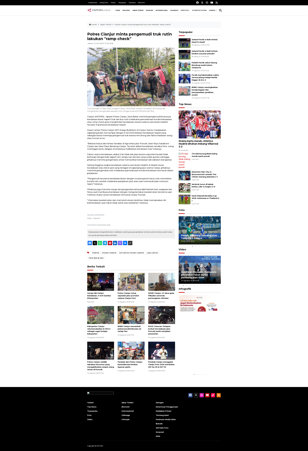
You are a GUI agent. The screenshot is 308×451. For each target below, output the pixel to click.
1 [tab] (192, 246)
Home (118, 10)
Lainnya (212, 10)
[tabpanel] (200, 230)
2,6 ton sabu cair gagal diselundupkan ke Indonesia (198, 365)
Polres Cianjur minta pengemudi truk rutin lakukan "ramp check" (143, 24)
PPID (158, 436)
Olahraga (174, 10)
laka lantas (152, 253)
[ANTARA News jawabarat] (99, 10)
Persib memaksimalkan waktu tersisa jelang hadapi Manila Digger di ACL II (205, 77)
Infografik (185, 288)
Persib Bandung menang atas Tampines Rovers (199, 237)
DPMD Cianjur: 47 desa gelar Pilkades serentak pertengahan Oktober (161, 295)
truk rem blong (96, 258)
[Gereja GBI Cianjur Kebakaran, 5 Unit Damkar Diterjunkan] (100, 282)
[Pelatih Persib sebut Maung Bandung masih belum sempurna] (184, 66)
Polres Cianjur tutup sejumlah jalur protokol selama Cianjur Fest (128, 295)
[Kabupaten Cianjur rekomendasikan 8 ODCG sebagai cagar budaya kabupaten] (100, 315)
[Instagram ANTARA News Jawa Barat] (207, 2)
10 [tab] (216, 285)
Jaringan (160, 403)
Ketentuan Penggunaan (167, 407)
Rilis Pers (141, 2)
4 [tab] (203, 246)
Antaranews (92, 2)
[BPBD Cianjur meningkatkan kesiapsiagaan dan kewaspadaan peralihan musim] (184, 91)
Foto (182, 210)
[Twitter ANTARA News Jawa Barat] (202, 2)
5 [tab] (207, 246)
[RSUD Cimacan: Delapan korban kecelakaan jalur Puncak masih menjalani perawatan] (161, 315)
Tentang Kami (162, 415)
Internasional (162, 10)
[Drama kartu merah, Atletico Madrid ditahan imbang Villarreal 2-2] (200, 124)
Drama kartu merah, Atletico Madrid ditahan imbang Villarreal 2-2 (198, 144)
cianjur (95, 253)
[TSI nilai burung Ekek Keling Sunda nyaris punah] (184, 160)
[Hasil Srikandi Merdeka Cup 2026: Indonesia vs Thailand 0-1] (184, 199)
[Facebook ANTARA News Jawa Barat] (197, 2)
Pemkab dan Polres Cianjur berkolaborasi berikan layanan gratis (130, 364)
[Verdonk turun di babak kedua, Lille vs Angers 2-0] (184, 188)
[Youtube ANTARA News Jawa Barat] (211, 2)
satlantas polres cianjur (131, 253)
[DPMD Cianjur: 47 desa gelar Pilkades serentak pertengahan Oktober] (161, 282)
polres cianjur (109, 253)
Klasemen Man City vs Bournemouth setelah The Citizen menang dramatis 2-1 (205, 174)
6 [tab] (201, 285)
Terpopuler (122, 2)
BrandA (159, 424)
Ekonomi (149, 10)
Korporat (160, 432)
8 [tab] (209, 285)
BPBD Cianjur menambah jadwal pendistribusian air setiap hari (129, 329)
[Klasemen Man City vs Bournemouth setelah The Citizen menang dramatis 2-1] (184, 175)
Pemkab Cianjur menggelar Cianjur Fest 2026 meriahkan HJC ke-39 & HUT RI (161, 364)
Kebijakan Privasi (163, 411)
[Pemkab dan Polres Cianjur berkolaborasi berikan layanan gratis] (131, 350)
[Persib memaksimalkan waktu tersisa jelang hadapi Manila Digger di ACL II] (184, 78)
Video (182, 249)
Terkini (113, 2)
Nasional (126, 10)
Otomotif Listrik (199, 10)
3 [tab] (200, 246)
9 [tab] (212, 285)
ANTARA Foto (162, 428)
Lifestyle (185, 10)
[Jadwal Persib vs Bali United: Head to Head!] (184, 43)
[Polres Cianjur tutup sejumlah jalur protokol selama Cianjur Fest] (131, 282)
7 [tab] (205, 285)
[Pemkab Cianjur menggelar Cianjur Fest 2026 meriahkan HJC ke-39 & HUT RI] (161, 350)
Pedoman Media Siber (166, 419)
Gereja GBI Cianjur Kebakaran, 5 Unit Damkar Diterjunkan (99, 295)
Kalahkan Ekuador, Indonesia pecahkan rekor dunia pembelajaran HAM (198, 275)
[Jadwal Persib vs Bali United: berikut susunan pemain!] (184, 54)
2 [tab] (196, 246)
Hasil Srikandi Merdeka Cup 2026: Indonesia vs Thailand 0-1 (206, 198)
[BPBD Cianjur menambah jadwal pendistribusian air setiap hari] (131, 315)
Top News (132, 2)
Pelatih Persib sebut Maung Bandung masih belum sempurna (204, 65)
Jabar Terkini (138, 10)
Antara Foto (104, 2)
